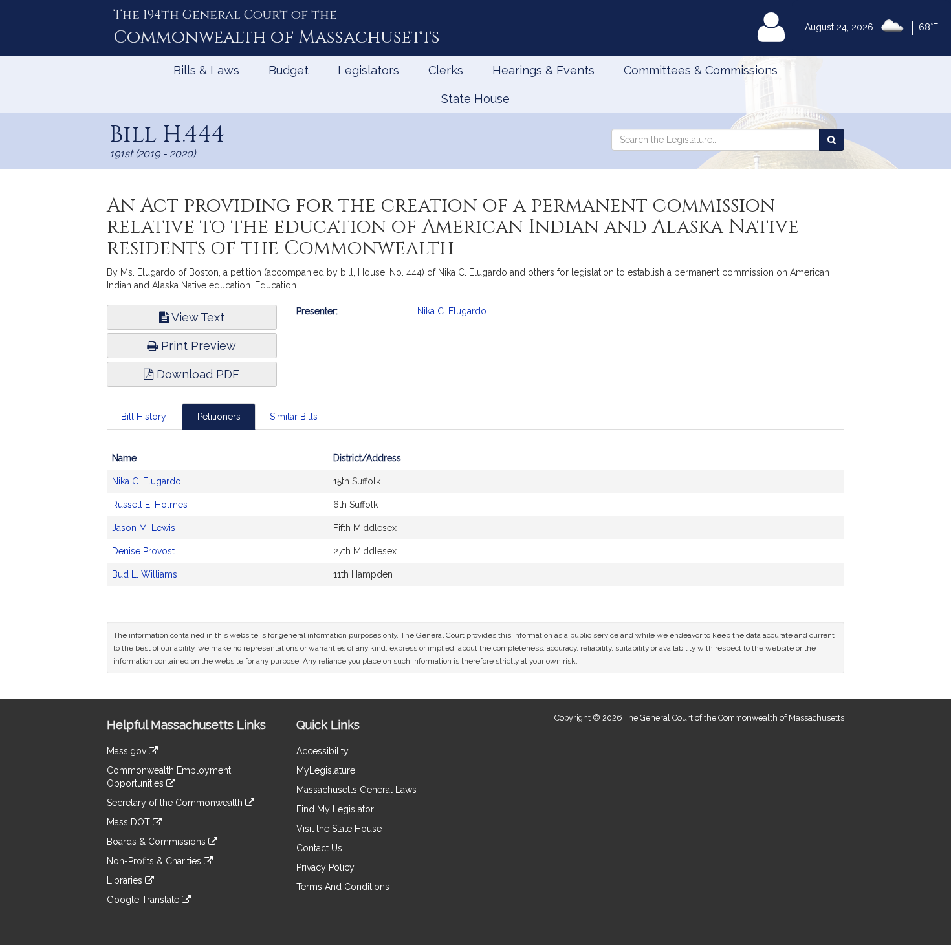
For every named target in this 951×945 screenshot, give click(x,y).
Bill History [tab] (143, 416)
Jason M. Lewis (143, 528)
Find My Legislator (335, 809)
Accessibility (322, 751)
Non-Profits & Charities (155, 861)
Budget (288, 70)
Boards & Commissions (157, 841)
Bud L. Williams (144, 574)
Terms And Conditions (342, 887)
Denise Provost (143, 551)
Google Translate (144, 900)
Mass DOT (130, 822)
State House (475, 98)
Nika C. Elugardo (451, 311)
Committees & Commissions (701, 70)
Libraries (126, 880)
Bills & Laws (206, 70)
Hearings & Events (543, 70)
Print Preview (197, 346)
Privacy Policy (325, 867)
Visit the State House (339, 828)
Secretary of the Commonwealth (176, 803)
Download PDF (196, 374)
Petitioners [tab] (219, 416)
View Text (196, 317)
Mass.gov (128, 751)
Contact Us (319, 848)
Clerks (445, 70)
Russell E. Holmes (150, 504)
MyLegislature (325, 770)
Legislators (368, 70)
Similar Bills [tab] (294, 416)
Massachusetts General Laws (356, 790)
